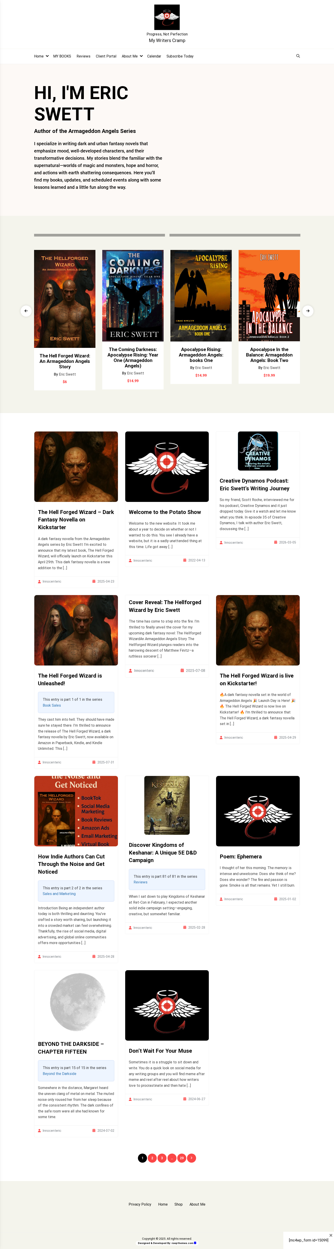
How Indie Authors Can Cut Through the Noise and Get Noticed (71, 864)
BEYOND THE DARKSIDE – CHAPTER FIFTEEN (71, 1048)
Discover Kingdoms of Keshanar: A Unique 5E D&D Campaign (163, 852)
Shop (178, 1204)
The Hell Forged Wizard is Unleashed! (70, 680)
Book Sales (52, 705)
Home (39, 56)
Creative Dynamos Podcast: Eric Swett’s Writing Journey (254, 485)
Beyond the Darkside (59, 1074)
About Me (130, 56)
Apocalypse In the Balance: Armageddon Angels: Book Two (269, 355)
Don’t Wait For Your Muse (160, 1051)
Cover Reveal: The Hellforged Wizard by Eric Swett (165, 606)
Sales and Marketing (59, 894)
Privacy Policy (140, 1204)
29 (182, 1158)
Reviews (83, 56)
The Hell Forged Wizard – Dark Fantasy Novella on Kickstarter (76, 520)
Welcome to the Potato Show (165, 512)
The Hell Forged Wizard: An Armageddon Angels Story (65, 361)
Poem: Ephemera (241, 856)
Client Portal (106, 56)
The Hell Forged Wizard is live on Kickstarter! (257, 680)
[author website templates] (195, 1243)
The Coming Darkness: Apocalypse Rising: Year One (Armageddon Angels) (132, 358)
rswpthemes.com (182, 1243)
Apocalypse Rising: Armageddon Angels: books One (201, 355)
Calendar (154, 56)
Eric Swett (67, 374)
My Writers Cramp (167, 40)
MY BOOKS (62, 56)
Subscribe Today (180, 56)
